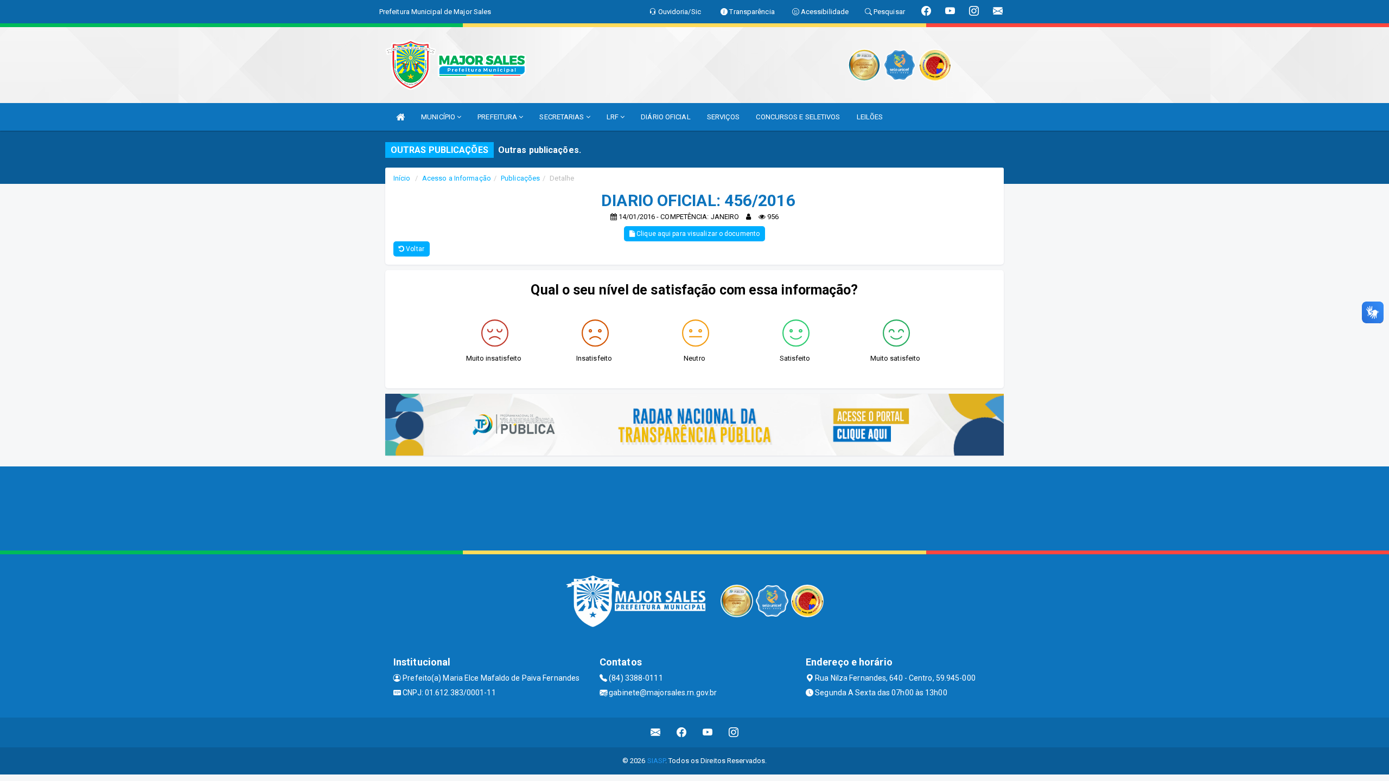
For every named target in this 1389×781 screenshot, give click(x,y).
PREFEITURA (498, 117)
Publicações (520, 178)
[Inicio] (400, 117)
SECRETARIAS (562, 117)
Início (402, 178)
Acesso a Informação (456, 178)
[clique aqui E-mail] (655, 732)
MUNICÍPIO (439, 117)
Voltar (414, 249)
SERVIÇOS (723, 117)
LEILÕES (870, 117)
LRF (613, 117)
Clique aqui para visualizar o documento (697, 234)
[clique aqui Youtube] (707, 732)
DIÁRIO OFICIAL (665, 117)
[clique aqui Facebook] (681, 732)
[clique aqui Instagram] (733, 732)
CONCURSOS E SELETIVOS (798, 117)
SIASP (656, 761)
